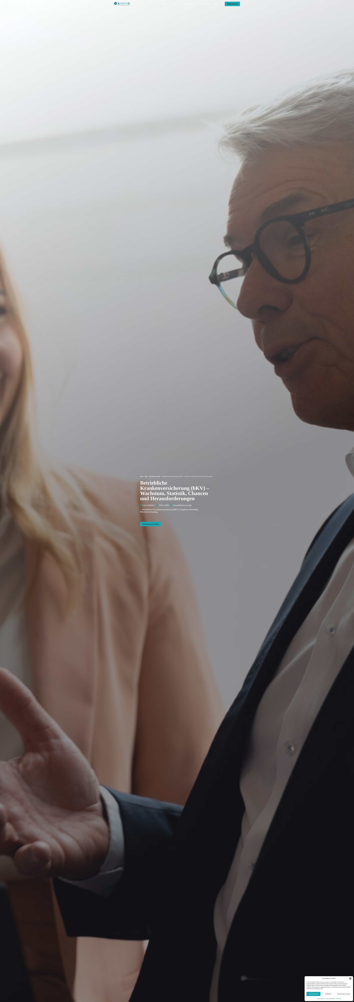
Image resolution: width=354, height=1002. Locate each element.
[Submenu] (197, 4)
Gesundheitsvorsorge (154, 476)
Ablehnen (328, 994)
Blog (216, 4)
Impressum (338, 998)
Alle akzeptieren (313, 994)
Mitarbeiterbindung (149, 512)
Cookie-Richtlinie (321, 998)
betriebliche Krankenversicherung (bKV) (160, 509)
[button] (350, 978)
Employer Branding (189, 509)
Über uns (175, 4)
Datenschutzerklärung (330, 998)
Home (164, 4)
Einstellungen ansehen (343, 994)
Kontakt (207, 4)
